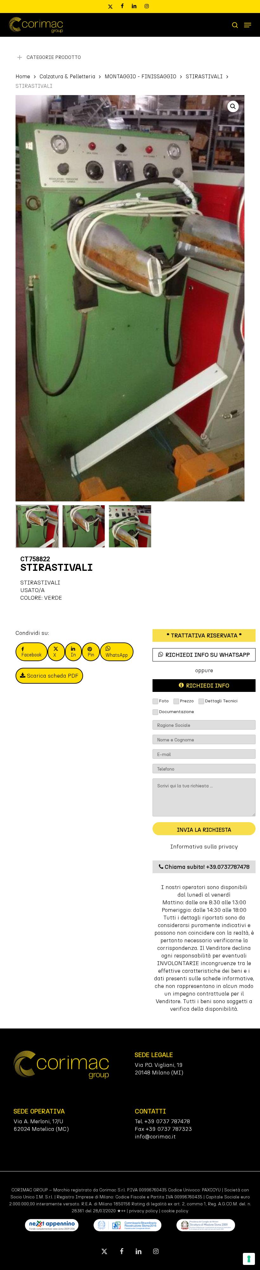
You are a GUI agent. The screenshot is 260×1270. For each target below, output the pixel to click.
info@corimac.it (155, 1136)
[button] (247, 25)
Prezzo (187, 701)
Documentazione (176, 711)
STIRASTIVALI (204, 76)
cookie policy (174, 1211)
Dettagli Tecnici (221, 701)
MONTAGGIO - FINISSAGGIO (140, 76)
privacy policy (143, 1211)
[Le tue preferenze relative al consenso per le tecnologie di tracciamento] (249, 1259)
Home (23, 76)
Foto (164, 701)
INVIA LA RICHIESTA (204, 830)
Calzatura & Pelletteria (67, 76)
